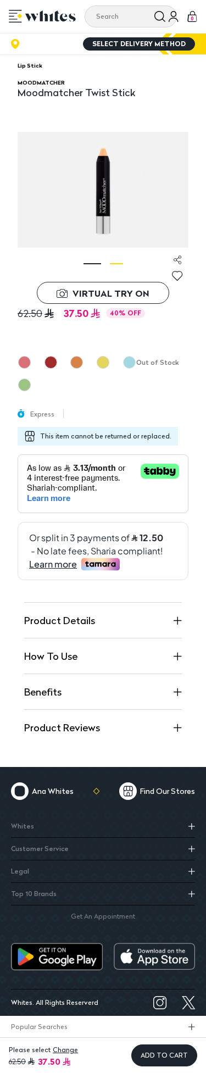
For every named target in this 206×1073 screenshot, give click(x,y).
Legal (20, 871)
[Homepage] (50, 15)
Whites (22, 826)
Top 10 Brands (34, 893)
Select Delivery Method (139, 43)
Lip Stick (30, 65)
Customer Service (40, 848)
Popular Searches (39, 1026)
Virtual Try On (111, 293)
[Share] (177, 259)
